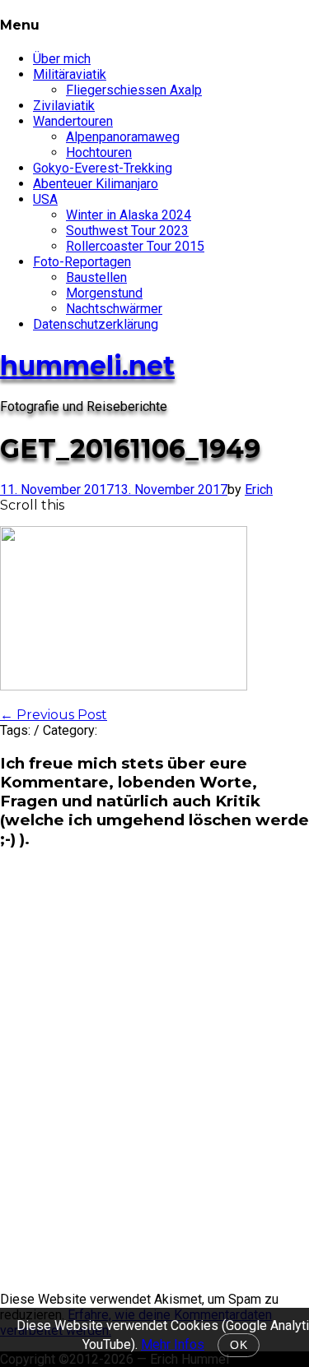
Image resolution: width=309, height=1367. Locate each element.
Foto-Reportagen (82, 262)
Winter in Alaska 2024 (128, 215)
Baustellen (96, 277)
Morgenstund (104, 293)
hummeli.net (87, 365)
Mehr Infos (172, 1344)
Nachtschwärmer (114, 308)
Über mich (62, 59)
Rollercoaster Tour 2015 (135, 246)
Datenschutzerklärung (95, 324)
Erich (259, 489)
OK (238, 1345)
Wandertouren (73, 121)
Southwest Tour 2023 (127, 230)
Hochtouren (99, 152)
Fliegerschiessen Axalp (134, 90)
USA (45, 199)
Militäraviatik (69, 74)
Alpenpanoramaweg (123, 137)
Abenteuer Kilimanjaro (95, 184)
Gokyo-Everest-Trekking (102, 168)
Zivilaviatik (64, 105)
